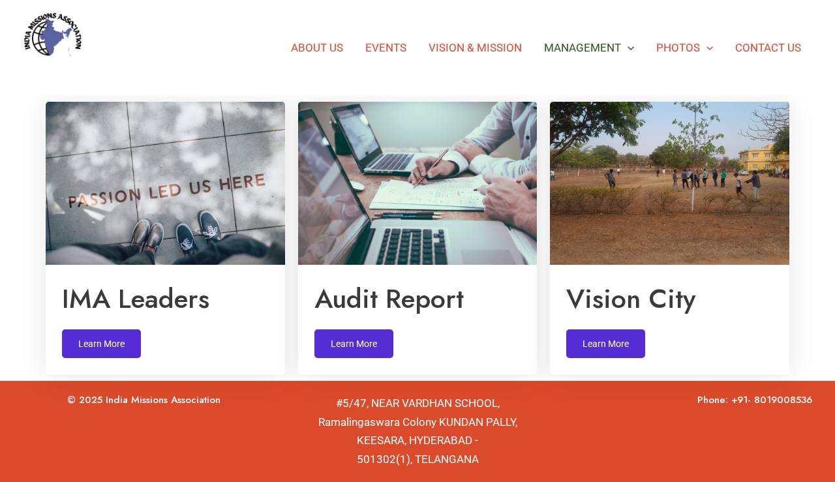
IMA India (72, 70)
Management (582, 47)
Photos (678, 47)
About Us (317, 47)
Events (385, 47)
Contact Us (768, 47)
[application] (627, 47)
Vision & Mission (475, 47)
